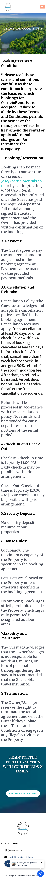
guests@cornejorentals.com (21, 857)
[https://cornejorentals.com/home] (7, 6)
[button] (42, 7)
